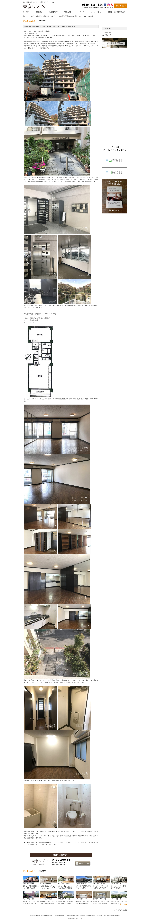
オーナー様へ (96, 12)
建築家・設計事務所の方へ (117, 12)
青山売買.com (110, 915)
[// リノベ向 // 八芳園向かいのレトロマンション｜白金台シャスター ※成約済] (66, 881)
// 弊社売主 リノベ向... (64, 899)
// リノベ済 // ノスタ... (82, 899)
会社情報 (117, 915)
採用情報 (83, 915)
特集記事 (67, 12)
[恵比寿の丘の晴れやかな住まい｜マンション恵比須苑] (101, 897)
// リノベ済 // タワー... (99, 883)
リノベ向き (105, 32)
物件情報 (38, 16)
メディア (81, 12)
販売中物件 (53, 12)
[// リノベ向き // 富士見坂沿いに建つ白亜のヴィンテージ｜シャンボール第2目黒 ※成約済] (119, 881)
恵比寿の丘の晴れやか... (100, 899)
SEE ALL (124, 904)
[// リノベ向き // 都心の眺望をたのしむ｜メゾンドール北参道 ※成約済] (31, 897)
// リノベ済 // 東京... (81, 883)
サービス (26, 12)
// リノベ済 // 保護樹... (46, 899)
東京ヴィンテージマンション (99, 915)
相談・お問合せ (121, 6)
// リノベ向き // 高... (116, 899)
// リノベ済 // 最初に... (46, 883)
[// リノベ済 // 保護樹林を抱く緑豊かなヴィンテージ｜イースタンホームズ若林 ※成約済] (48, 897)
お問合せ (88, 915)
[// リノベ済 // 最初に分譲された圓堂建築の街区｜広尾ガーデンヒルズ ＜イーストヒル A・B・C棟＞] (48, 881)
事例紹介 (39, 12)
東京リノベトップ (28, 16)
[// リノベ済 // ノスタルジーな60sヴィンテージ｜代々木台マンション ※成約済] (84, 897)
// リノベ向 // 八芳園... (64, 883)
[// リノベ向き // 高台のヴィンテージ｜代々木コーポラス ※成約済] (119, 897)
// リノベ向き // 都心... (29, 899)
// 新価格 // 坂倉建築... (29, 883)
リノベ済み (105, 35)
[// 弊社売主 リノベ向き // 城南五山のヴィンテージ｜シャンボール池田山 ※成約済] (66, 897)
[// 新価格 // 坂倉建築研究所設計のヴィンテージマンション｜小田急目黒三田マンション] (31, 881)
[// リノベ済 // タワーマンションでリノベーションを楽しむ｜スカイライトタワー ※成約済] (101, 881)
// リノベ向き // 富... (116, 883)
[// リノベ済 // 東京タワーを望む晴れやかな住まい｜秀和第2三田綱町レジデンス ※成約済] (84, 881)
